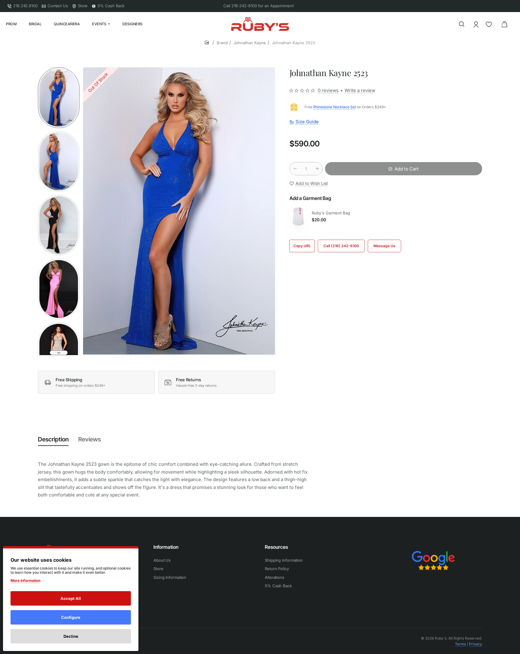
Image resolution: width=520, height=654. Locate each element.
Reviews (89, 439)
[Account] (476, 24)
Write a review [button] (360, 90)
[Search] (462, 24)
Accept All (70, 598)
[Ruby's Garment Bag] (298, 216)
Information (165, 547)
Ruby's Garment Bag (331, 212)
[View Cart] (504, 24)
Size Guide (307, 121)
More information (25, 580)
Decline (70, 636)
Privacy (475, 644)
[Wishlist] (489, 24)
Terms (460, 644)
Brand (222, 42)
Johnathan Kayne (250, 42)
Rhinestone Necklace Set (334, 107)
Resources (276, 547)
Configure (70, 617)
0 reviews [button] (328, 90)
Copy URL (302, 246)
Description (53, 439)
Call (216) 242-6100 (341, 246)
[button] (59, 69)
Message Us (384, 246)
